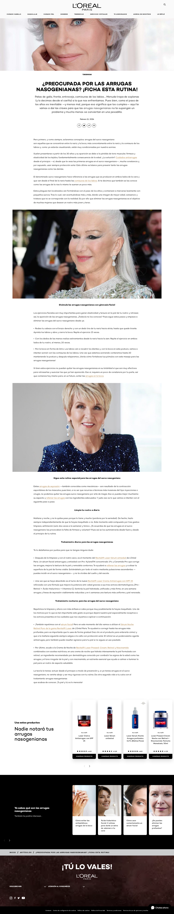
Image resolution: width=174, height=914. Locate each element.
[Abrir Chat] (159, 907)
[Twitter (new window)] (19, 898)
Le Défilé (161, 14)
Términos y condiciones (114, 910)
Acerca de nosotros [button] (142, 14)
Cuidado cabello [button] (14, 14)
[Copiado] (89, 125)
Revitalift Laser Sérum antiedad (111, 558)
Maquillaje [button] (32, 14)
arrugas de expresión (49, 486)
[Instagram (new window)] (11, 898)
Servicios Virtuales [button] (99, 14)
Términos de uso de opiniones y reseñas (135, 910)
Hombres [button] (64, 14)
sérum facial (67, 624)
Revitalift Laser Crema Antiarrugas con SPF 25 (110, 581)
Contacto (48, 910)
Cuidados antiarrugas (126, 157)
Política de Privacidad (98, 910)
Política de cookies (84, 910)
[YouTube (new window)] (23, 898)
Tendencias (79, 14)
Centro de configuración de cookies (64, 910)
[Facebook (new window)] (15, 898)
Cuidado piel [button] (49, 14)
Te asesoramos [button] (120, 14)
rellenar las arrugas (55, 498)
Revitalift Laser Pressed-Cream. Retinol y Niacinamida (102, 647)
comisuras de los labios (85, 180)
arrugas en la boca (94, 376)
